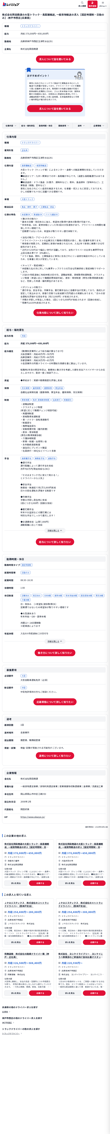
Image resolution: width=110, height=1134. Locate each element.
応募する (40, 883)
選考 (80, 125)
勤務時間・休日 (45, 125)
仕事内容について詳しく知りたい (55, 312)
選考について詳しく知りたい (55, 755)
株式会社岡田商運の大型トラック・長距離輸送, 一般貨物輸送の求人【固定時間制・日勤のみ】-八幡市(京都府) (26, 847)
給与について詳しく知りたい (55, 542)
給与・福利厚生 (28, 125)
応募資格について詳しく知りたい (55, 702)
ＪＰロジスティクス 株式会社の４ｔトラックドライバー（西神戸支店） (80, 904)
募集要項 (62, 125)
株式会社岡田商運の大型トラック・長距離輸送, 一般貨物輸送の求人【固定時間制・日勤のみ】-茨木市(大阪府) (80, 847)
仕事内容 (9, 125)
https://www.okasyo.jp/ (33, 816)
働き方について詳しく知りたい (55, 652)
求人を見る (16, 883)
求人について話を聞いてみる (55, 59)
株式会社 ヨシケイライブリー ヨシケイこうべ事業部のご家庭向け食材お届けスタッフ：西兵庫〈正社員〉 (80, 957)
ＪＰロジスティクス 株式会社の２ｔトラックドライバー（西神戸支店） (26, 904)
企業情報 (97, 125)
